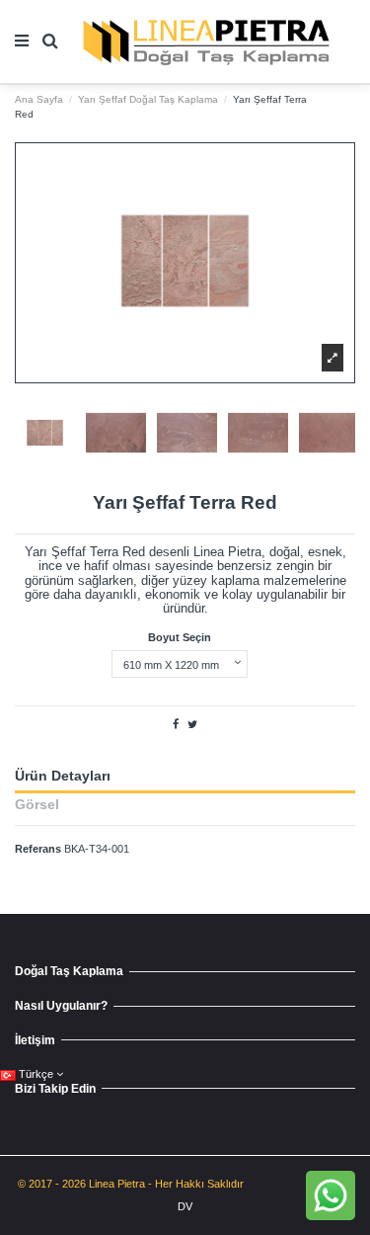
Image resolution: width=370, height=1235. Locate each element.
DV (185, 1206)
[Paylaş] (176, 724)
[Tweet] (192, 724)
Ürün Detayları (63, 776)
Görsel (37, 805)
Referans (38, 849)
